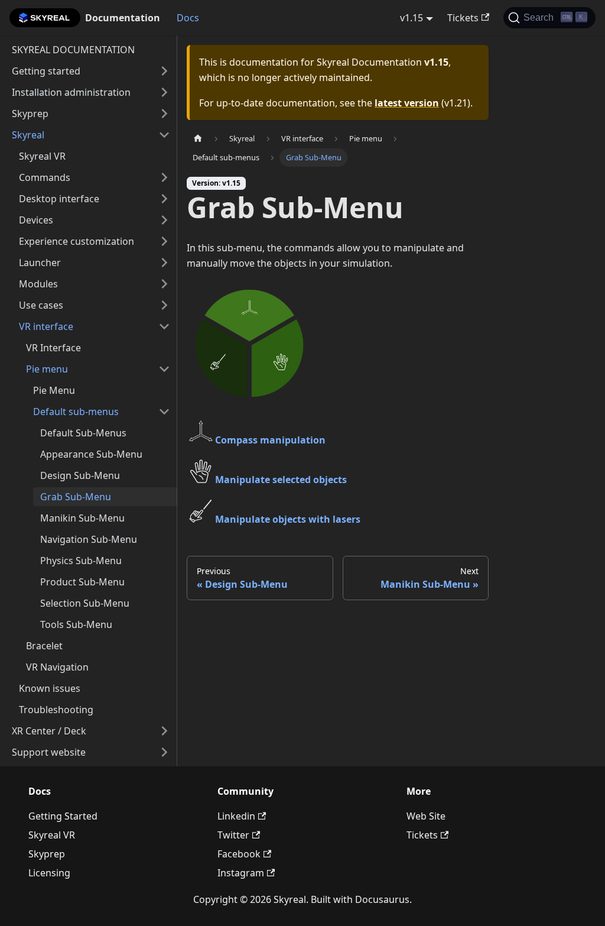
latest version (407, 102)
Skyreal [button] (28, 134)
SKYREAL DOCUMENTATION (73, 49)
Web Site (425, 816)
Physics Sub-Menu (81, 560)
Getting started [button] (46, 70)
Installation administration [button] (71, 92)
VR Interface (53, 347)
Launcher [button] (40, 262)
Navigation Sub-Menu (88, 539)
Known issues (49, 688)
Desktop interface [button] (59, 198)
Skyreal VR (42, 156)
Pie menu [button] (47, 368)
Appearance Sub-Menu (91, 454)
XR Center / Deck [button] (49, 730)
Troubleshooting (56, 709)
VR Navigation (57, 667)
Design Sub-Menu (80, 475)
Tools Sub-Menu (76, 624)
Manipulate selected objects (281, 479)
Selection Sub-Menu (84, 603)
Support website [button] (49, 752)
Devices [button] (36, 219)
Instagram (240, 872)
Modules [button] (38, 283)
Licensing (49, 872)
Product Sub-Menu (82, 581)
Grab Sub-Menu (75, 496)
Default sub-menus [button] (76, 411)
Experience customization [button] (76, 241)
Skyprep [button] (30, 113)
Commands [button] (44, 177)
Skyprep (46, 853)
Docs (188, 17)
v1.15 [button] (411, 17)
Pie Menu (54, 390)
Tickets (463, 17)
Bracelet (44, 645)
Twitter (233, 834)
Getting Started (62, 816)
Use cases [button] (41, 305)
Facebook (239, 853)
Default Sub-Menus (83, 432)
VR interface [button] (46, 326)
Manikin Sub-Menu (82, 517)
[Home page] (198, 138)
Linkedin (236, 816)
